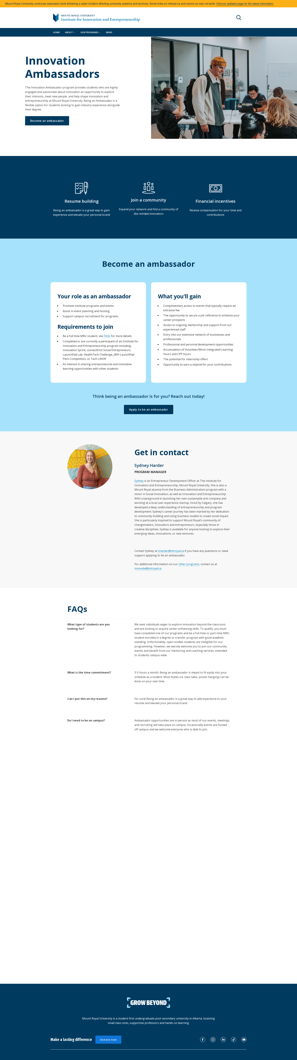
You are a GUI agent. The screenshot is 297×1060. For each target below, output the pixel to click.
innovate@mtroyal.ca (147, 568)
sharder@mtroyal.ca (171, 551)
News (109, 32)
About (69, 32)
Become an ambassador (47, 121)
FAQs (107, 336)
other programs (188, 564)
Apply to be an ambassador (148, 409)
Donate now (108, 1039)
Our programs (89, 32)
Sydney (139, 481)
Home (56, 32)
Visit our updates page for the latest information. (245, 3)
